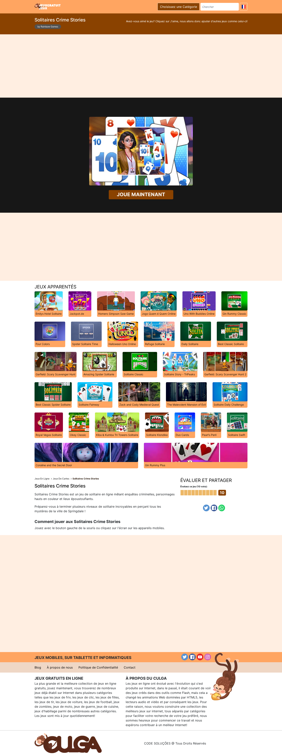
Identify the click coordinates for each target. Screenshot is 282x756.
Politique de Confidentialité (98, 667)
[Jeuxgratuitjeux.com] (48, 6)
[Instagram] (207, 657)
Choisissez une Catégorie (178, 7)
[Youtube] (200, 657)
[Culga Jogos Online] (68, 743)
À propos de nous (60, 667)
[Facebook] (214, 508)
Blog (38, 667)
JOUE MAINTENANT (141, 194)
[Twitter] (206, 508)
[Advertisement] (141, 66)
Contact (129, 667)
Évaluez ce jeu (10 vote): (194, 486)
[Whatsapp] (221, 508)
